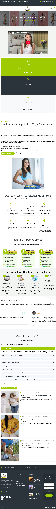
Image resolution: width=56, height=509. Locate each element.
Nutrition (34, 392)
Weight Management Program (20, 480)
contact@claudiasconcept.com (47, 1)
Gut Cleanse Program (20, 483)
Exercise (30, 440)
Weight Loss (39, 392)
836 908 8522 (6, 493)
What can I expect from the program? (11, 362)
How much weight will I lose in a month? (12, 355)
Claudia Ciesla (23, 392)
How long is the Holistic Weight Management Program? (16, 359)
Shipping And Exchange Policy (50, 507)
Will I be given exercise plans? (10, 366)
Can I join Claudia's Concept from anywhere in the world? (17, 376)
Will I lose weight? (6, 348)
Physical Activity (34, 440)
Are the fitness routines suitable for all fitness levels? (16, 373)
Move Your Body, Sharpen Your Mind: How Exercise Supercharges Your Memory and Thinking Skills (35, 496)
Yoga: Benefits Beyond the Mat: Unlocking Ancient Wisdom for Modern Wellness (34, 481)
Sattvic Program (19, 487)
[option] (28, 319)
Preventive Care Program (20, 477)
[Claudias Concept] (28, 8)
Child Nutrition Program (20, 485)
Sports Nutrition (40, 440)
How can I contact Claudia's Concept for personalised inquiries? (18, 380)
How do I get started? (7, 369)
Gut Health (30, 416)
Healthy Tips (31, 392)
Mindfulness (40, 416)
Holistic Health (35, 416)
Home (22, 20)
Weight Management (45, 392)
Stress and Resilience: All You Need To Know (34, 489)
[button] (2, 258)
